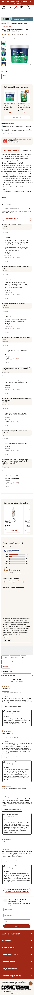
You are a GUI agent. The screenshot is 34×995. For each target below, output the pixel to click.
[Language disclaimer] (26, 621)
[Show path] (8, 23)
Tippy (4, 268)
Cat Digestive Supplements (19, 23)
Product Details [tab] (11, 150)
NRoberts (7, 417)
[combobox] (18, 218)
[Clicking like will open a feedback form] (5, 640)
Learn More (16, 3)
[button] (21, 3)
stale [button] (18, 662)
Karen (5, 226)
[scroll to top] (31, 983)
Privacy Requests (6, 991)
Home (3, 23)
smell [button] (11, 662)
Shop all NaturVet (6, 26)
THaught (7, 385)
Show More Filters (6, 671)
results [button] (26, 662)
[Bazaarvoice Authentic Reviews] (11, 550)
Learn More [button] (29, 126)
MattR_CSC (8, 253)
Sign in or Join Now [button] (14, 142)
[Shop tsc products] (17, 19)
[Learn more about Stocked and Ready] (14, 38)
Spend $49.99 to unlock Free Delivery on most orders (17, 1)
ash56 (5, 402)
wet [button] (23, 657)
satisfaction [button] (14, 657)
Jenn (4, 339)
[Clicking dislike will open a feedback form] (9, 640)
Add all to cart (17, 117)
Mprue (5, 305)
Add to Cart (13, 530)
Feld (4, 370)
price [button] (4, 662)
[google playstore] (22, 987)
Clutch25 (5, 432)
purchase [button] (5, 666)
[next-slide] (3, 66)
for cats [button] (5, 657)
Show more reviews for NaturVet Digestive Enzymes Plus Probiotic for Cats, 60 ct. (17, 890)
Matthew (7, 446)
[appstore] (7, 987)
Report (7, 261)
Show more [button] (6, 636)
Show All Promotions (7, 133)
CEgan (5, 465)
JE (5, 354)
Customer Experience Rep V (13, 478)
